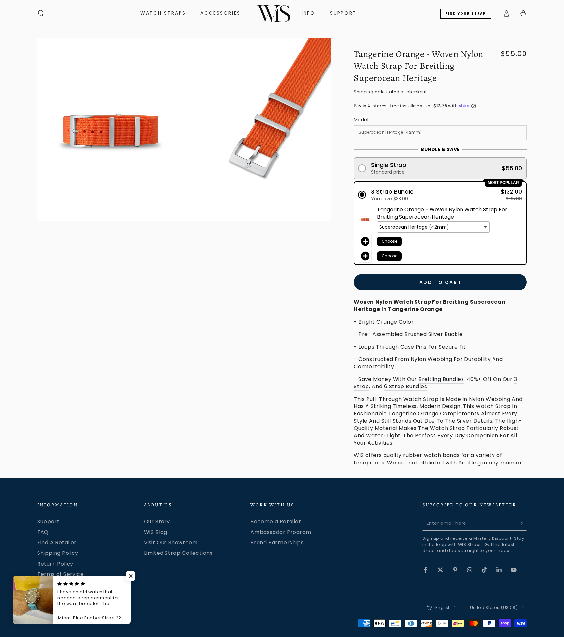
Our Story (157, 521)
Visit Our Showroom (171, 542)
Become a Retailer (275, 521)
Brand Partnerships (277, 542)
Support (48, 521)
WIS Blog (155, 532)
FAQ (43, 532)
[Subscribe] (523, 523)
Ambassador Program (280, 532)
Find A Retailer (57, 542)
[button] (40, 13)
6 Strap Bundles (405, 386)
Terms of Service (60, 574)
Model (361, 119)
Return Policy (55, 564)
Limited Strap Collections (178, 553)
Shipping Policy (57, 553)
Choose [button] (389, 241)
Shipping (364, 92)
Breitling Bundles (441, 379)
